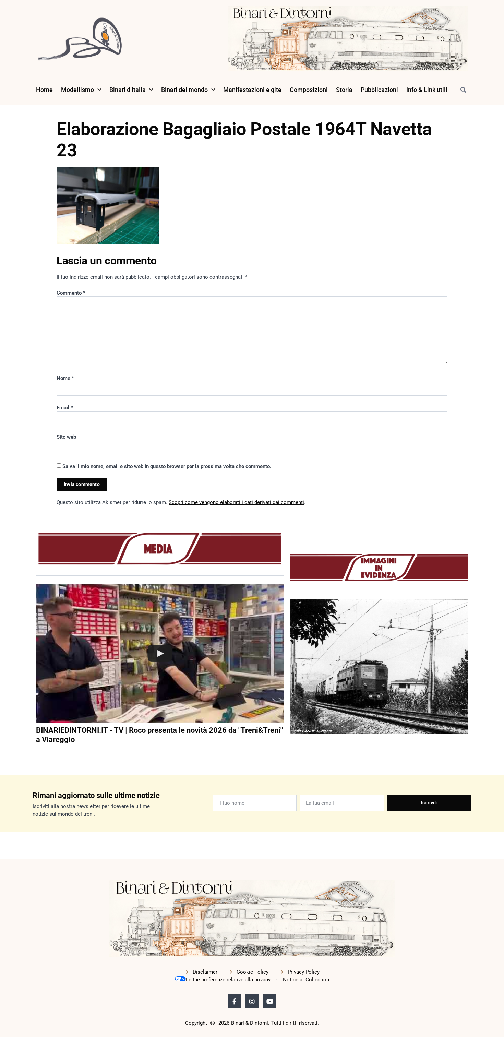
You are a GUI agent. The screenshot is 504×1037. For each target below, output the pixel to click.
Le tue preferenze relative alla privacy (228, 980)
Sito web (66, 437)
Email (65, 408)
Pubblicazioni (379, 89)
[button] (463, 90)
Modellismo (77, 89)
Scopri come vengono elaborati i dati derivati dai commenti (236, 502)
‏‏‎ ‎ (36, 753)
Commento (71, 293)
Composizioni (309, 89)
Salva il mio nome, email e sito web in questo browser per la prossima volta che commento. (166, 466)
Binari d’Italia (127, 89)
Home (44, 89)
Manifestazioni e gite (252, 89)
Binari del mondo (184, 89)
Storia (344, 89)
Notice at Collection (306, 980)
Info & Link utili (426, 89)
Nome (65, 378)
